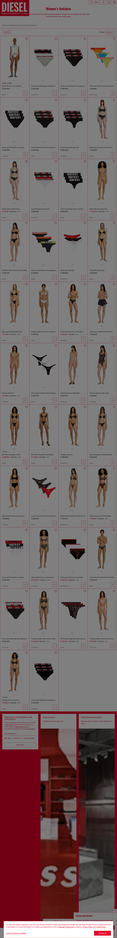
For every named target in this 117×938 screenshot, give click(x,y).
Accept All (102, 933)
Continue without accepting (16, 933)
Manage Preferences (66, 927)
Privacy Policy (88, 927)
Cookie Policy (101, 927)
